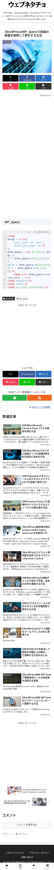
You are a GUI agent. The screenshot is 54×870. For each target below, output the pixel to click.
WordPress (9, 298)
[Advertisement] (27, 126)
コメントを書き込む (27, 824)
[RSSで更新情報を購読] (39, 398)
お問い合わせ (27, 857)
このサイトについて (15, 852)
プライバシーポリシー (39, 852)
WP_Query (23, 298)
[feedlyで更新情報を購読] (14, 398)
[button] (43, 86)
